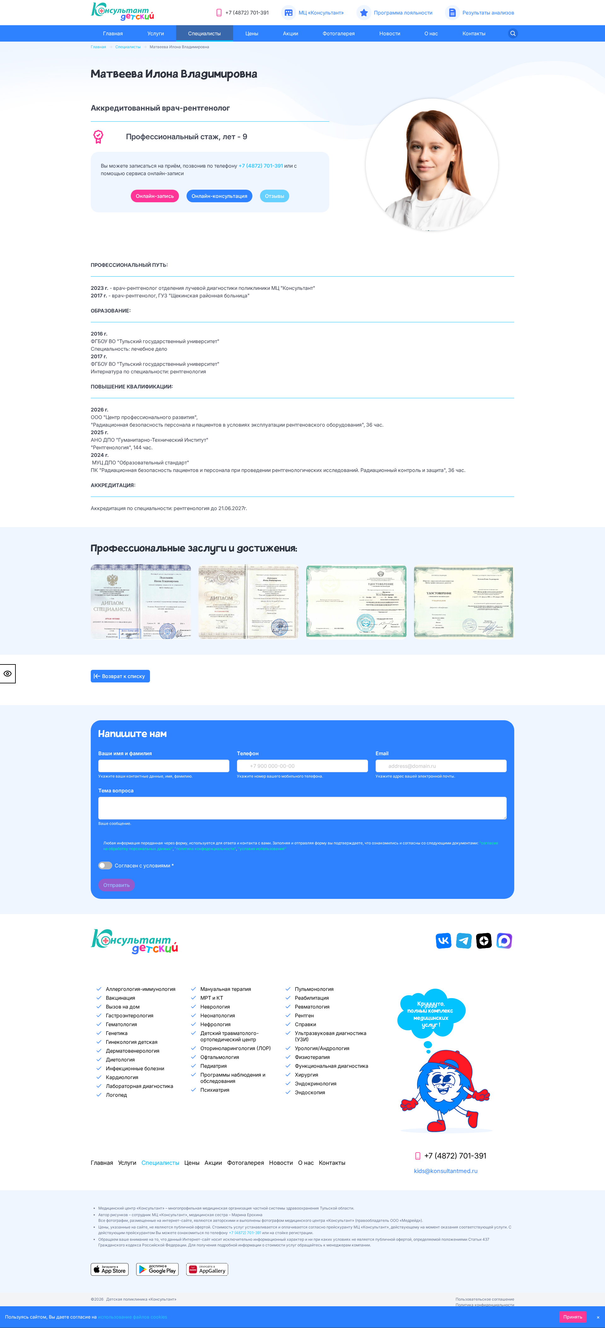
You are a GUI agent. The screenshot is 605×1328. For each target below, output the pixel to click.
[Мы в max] (504, 941)
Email (382, 753)
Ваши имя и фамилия (125, 753)
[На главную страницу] (122, 13)
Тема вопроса (116, 790)
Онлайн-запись (155, 196)
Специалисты (128, 46)
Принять (572, 1316)
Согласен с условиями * (144, 865)
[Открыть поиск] (513, 33)
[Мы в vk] (443, 941)
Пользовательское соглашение (485, 1299)
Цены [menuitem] (251, 33)
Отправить (116, 885)
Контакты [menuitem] (474, 33)
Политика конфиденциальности (485, 1304)
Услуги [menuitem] (155, 33)
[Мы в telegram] (464, 941)
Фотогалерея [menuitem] (339, 33)
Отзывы (274, 196)
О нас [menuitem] (431, 33)
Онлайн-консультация (219, 196)
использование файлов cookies (132, 1316)
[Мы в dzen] (484, 941)
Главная (98, 46)
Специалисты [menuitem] (204, 33)
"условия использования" (262, 848)
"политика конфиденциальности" (205, 848)
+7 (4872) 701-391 (261, 166)
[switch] (105, 865)
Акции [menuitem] (290, 33)
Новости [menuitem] (389, 33)
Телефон (248, 753)
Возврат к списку (123, 676)
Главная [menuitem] (113, 33)
